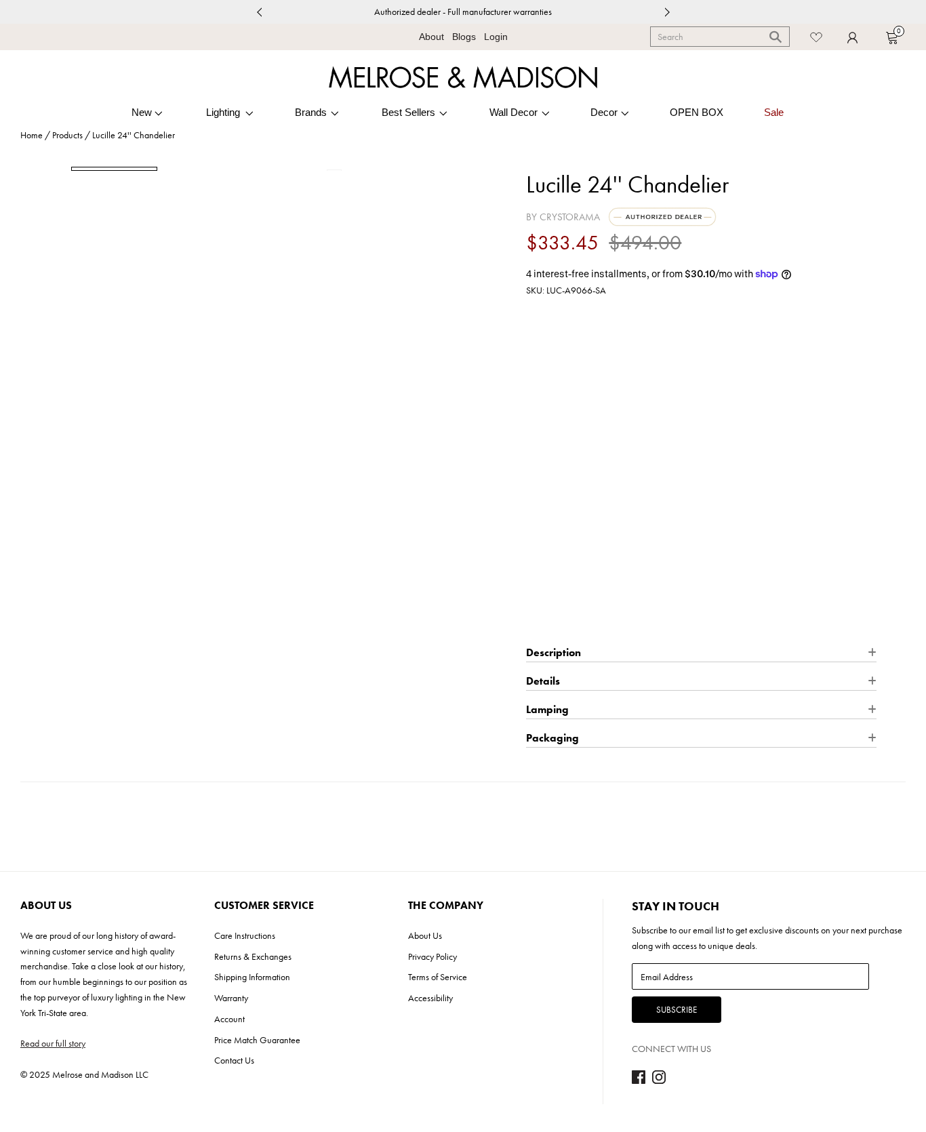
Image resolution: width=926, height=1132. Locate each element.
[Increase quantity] (586, 511)
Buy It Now (701, 618)
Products (67, 135)
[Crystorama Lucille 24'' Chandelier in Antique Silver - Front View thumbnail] (114, 169)
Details (694, 460)
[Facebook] (638, 1080)
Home (31, 135)
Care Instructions (244, 935)
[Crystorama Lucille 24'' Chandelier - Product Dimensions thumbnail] (208, 168)
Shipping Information (252, 977)
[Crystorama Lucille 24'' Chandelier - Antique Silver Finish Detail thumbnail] (395, 168)
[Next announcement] (667, 12)
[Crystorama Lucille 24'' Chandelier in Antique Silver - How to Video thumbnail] (301, 168)
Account (229, 1019)
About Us (425, 935)
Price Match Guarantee (257, 1040)
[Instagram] (659, 1080)
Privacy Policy (432, 956)
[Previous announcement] (258, 12)
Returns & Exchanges (252, 956)
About (431, 36)
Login (496, 36)
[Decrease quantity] (535, 511)
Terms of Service (437, 977)
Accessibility (430, 998)
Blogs (464, 36)
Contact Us (234, 1060)
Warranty (231, 998)
